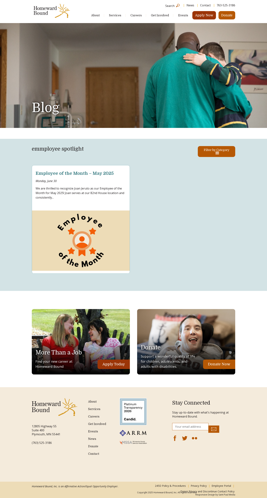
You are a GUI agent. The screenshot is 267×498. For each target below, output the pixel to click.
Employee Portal (221, 485)
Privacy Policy (199, 485)
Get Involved (160, 15)
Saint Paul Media (227, 494)
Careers (136, 15)
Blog (45, 107)
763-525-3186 (226, 5)
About (95, 15)
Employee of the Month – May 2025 (75, 173)
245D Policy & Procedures (170, 485)
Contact (205, 5)
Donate (226, 15)
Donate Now (219, 364)
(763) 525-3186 (42, 443)
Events (183, 15)
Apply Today (113, 364)
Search (170, 5)
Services (115, 15)
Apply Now (204, 15)
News (190, 5)
